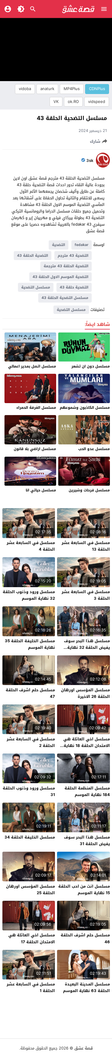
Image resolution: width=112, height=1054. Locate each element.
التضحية (58, 245)
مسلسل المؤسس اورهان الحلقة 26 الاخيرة (85, 693)
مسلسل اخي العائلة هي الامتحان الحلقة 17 (31, 938)
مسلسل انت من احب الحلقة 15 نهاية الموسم (84, 890)
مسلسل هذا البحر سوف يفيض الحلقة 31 (87, 840)
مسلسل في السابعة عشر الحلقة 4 (31, 546)
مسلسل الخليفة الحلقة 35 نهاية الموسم (30, 644)
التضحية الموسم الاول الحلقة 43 (60, 277)
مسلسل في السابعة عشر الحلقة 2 (31, 742)
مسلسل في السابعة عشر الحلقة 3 (86, 595)
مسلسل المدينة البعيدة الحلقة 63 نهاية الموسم (86, 987)
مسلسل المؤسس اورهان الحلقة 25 (30, 890)
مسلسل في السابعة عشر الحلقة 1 (31, 987)
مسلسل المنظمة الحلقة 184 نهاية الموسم (87, 791)
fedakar (81, 245)
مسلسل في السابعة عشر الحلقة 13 (86, 546)
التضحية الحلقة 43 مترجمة (66, 266)
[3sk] (103, 166)
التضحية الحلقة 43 (32, 255)
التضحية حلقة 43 (74, 287)
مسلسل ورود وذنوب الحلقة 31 (29, 791)
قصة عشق (83, 1048)
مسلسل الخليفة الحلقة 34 (29, 837)
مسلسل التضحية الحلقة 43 (65, 297)
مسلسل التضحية (35, 287)
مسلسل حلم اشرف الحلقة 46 (85, 938)
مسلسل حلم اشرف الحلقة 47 (30, 693)
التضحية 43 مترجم (73, 255)
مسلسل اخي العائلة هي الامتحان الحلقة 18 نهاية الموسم (86, 745)
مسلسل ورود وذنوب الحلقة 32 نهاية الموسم (29, 595)
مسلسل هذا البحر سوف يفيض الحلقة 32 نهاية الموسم (87, 647)
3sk (89, 161)
